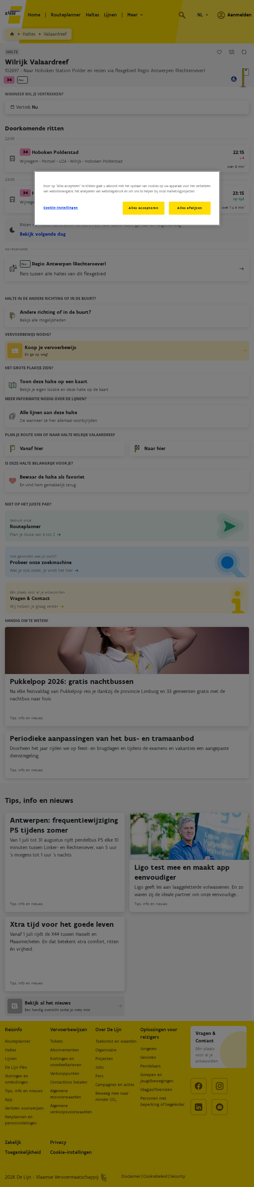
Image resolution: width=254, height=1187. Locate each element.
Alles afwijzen (189, 208)
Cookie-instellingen (60, 207)
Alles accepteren (143, 208)
